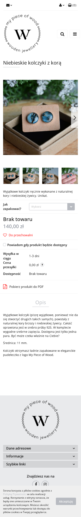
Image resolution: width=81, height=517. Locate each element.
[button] (72, 5)
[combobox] (52, 206)
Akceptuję (66, 501)
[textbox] (48, 207)
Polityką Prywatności (15, 494)
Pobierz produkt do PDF (26, 287)
